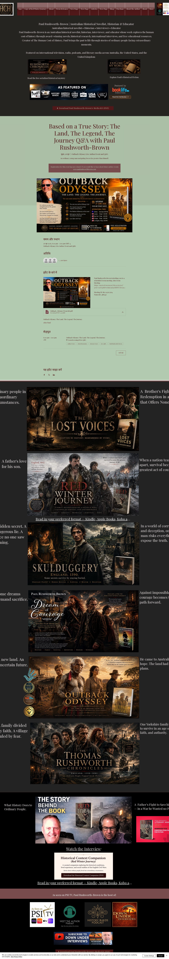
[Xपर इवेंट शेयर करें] (49, 375)
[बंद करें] (166, 955)
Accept (160, 956)
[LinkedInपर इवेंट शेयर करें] (54, 375)
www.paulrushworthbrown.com (84, 169)
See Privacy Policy (16, 957)
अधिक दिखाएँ (47, 323)
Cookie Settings (149, 956)
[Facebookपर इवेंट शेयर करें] (44, 375)
